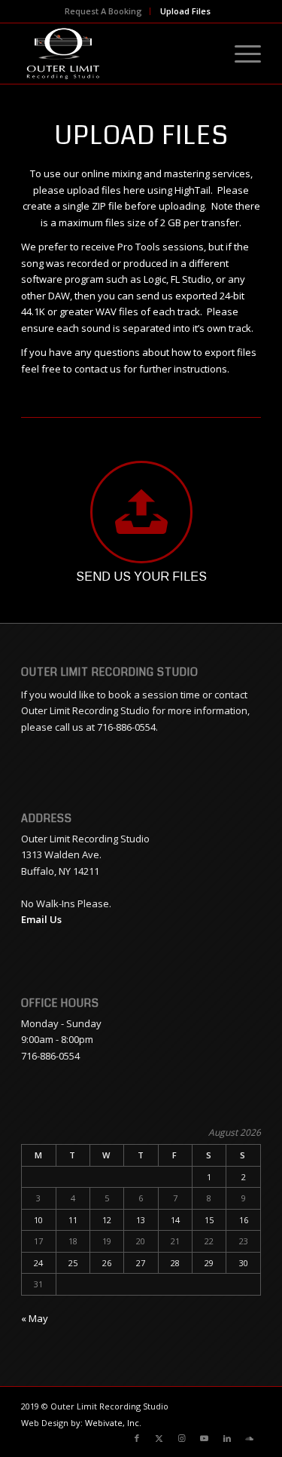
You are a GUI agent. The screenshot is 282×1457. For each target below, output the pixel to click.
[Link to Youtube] (204, 1438)
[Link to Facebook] (137, 1438)
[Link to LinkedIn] (227, 1438)
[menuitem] (103, 11)
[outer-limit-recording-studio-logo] (117, 53)
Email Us (41, 919)
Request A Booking (103, 11)
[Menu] (240, 53)
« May (34, 1318)
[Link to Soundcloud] (249, 1438)
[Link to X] (159, 1438)
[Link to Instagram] (182, 1438)
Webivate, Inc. (113, 1422)
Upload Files (185, 11)
